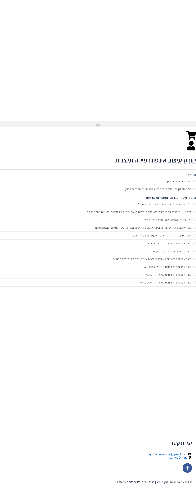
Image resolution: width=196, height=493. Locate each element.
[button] (98, 124)
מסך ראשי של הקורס (187, 163)
